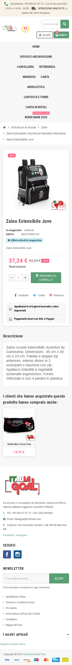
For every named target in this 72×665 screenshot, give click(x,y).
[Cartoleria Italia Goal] (16, 28)
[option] (19, 432)
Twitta (41, 295)
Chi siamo (11, 607)
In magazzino (13, 230)
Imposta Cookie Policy (12, 644)
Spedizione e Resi (16, 596)
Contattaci (11, 619)
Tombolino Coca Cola (19, 444)
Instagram (21, 535)
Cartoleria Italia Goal (34, 654)
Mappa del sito (14, 624)
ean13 (10, 234)
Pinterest (58, 295)
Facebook (8, 535)
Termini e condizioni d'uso (20, 602)
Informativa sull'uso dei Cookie (23, 613)
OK (61, 578)
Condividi (23, 295)
